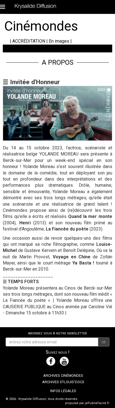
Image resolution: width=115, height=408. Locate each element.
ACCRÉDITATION (28, 41)
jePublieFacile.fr (97, 403)
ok (104, 342)
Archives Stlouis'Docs (63, 382)
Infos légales (63, 391)
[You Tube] (64, 361)
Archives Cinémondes (63, 375)
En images (59, 41)
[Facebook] (50, 361)
